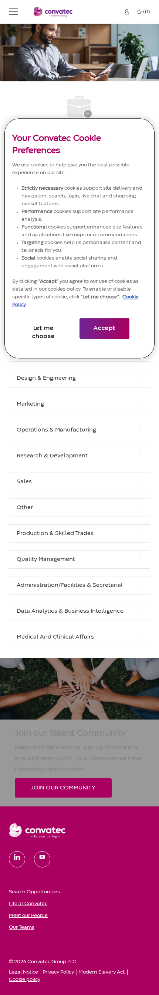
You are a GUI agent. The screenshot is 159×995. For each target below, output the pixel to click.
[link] (79, 830)
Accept (104, 328)
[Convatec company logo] (53, 11)
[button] (13, 12)
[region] (79, 238)
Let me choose (43, 332)
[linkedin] (17, 859)
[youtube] (42, 859)
